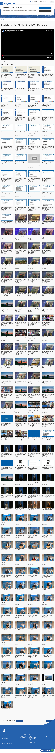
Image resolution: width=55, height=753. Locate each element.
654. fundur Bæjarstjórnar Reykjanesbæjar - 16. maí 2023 (48, 222)
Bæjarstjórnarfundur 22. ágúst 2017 (6, 669)
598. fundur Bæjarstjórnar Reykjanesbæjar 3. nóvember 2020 (34, 424)
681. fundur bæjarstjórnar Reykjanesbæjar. (6, 132)
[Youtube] (51, 736)
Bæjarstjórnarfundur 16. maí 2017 (47, 669)
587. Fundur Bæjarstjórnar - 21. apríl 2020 (20, 468)
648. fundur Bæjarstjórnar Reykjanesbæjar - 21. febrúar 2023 (20, 251)
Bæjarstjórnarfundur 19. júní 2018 (47, 589)
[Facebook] (42, 736)
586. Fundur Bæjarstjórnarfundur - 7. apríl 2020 (33, 468)
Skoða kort (32, 742)
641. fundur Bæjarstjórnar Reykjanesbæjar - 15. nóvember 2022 (47, 266)
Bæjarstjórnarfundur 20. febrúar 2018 (6, 629)
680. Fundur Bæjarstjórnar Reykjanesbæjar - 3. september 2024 (20, 133)
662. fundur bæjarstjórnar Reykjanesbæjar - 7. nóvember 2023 (48, 194)
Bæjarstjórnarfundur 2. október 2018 (33, 576)
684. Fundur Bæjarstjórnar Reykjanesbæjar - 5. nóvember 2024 (20, 118)
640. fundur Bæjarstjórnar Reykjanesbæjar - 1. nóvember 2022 (6, 280)
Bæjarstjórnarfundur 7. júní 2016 (20, 696)
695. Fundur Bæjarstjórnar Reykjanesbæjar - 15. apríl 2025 (34, 75)
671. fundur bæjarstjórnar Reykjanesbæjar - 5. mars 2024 (34, 165)
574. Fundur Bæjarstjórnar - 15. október (34, 509)
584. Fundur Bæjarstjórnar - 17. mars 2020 (7, 482)
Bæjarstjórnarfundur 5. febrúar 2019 (20, 549)
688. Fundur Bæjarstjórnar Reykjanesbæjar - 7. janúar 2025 (20, 104)
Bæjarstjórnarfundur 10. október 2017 (6, 656)
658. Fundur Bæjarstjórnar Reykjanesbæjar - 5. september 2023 (48, 208)
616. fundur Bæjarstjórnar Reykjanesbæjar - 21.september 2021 (6, 366)
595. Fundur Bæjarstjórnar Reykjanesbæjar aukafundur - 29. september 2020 (20, 439)
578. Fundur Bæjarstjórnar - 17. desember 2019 (34, 496)
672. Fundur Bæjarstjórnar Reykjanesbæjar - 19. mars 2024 (20, 162)
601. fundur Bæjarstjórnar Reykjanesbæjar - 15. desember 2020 (47, 410)
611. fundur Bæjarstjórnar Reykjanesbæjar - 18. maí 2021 (20, 381)
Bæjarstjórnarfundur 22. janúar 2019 (33, 549)
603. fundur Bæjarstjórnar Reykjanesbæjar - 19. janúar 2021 (20, 410)
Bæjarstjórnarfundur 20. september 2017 (33, 656)
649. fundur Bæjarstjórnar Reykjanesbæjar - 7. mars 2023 (6, 251)
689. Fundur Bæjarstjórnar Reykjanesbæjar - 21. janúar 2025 (7, 104)
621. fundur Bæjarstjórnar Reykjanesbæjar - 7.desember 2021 (47, 338)
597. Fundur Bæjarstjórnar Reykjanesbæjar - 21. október (48, 424)
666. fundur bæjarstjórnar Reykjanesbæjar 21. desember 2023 (48, 179)
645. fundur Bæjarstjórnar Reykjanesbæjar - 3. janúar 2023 (7, 266)
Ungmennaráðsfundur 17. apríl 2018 (47, 602)
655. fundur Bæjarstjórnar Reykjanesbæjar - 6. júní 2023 (34, 222)
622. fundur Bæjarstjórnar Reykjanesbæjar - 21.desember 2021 (34, 338)
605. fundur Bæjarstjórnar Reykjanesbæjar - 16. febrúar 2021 (48, 395)
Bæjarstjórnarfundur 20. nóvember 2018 (47, 562)
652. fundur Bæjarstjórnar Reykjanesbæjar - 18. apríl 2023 (20, 237)
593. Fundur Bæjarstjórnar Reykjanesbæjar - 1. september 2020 (48, 438)
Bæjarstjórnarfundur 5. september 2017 (47, 656)
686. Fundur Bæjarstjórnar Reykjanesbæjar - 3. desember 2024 (48, 104)
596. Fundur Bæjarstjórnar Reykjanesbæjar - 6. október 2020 (7, 438)
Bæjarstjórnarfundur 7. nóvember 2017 (33, 642)
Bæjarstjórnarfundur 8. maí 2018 (34, 602)
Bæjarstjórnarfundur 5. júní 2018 (7, 602)
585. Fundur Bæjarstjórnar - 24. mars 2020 (48, 468)
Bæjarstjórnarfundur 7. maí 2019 (48, 522)
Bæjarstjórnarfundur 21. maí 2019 (33, 522)
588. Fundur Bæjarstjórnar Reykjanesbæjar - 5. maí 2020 (7, 468)
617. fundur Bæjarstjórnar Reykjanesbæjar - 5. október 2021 (47, 352)
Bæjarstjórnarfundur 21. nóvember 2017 (20, 642)
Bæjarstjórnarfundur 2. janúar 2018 (47, 629)
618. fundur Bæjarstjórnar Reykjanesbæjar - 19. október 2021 (34, 352)
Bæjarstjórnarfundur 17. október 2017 (47, 642)
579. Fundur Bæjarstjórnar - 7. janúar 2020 (20, 496)
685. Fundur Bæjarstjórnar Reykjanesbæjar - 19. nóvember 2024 (7, 118)
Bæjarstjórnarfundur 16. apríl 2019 (6, 536)
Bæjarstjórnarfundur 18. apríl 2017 (20, 682)
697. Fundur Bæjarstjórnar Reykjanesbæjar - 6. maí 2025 (20, 75)
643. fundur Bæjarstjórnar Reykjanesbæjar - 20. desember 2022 (20, 266)
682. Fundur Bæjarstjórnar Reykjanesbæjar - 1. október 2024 (48, 118)
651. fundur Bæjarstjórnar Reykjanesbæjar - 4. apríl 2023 (34, 237)
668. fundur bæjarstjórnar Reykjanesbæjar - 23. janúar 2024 (20, 179)
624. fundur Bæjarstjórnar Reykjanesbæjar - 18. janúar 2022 (6, 338)
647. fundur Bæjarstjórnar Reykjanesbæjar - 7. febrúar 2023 (34, 251)
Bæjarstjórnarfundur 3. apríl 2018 (20, 616)
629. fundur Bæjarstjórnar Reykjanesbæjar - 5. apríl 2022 (48, 309)
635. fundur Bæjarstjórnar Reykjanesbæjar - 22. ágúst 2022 (20, 294)
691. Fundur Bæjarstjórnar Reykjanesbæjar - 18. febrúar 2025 (34, 89)
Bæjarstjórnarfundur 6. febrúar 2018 (20, 629)
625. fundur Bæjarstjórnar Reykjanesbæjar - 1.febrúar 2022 (48, 323)
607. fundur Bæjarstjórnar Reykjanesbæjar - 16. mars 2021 (20, 395)
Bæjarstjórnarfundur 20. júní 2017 (20, 669)
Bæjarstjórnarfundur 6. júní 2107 (34, 669)
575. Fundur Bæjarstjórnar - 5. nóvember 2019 (20, 509)
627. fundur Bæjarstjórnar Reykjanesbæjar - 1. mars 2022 (20, 323)
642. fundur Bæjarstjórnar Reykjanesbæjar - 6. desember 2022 (34, 266)
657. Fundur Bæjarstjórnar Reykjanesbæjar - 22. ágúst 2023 (6, 222)
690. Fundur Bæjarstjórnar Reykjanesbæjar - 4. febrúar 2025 (48, 89)
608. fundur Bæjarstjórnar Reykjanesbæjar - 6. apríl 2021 (6, 395)
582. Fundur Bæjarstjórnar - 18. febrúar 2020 (34, 482)
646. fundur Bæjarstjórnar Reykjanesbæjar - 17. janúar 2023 (48, 251)
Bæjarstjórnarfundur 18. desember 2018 (20, 562)
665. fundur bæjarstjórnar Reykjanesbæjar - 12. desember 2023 (6, 194)
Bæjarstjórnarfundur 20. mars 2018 (33, 616)
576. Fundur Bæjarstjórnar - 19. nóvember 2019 (6, 509)
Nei (21, 721)
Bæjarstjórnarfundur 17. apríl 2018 (6, 616)
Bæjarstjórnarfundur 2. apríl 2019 (20, 536)
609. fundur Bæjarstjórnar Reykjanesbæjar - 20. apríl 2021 (48, 381)
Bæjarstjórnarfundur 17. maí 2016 (33, 696)
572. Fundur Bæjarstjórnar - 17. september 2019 (48, 509)
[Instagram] (46, 736)
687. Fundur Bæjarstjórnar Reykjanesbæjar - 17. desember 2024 (34, 104)
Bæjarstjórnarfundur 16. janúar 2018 (33, 629)
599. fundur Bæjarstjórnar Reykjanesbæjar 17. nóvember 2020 (20, 424)
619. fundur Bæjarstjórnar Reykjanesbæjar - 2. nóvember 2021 (20, 352)
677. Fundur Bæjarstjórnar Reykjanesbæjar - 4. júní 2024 (6, 147)
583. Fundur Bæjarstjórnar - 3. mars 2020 (20, 482)
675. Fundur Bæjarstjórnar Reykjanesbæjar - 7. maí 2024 (34, 147)
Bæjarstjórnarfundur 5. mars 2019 (47, 536)
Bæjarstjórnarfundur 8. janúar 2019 (47, 549)
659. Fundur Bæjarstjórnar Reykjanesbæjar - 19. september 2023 (34, 208)
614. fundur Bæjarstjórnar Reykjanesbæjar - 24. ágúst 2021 (34, 366)
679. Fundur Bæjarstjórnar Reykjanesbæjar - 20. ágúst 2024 (34, 133)
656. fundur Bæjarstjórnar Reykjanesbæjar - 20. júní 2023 (20, 222)
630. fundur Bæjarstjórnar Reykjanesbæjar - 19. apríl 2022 (34, 309)
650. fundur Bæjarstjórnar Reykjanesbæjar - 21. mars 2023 (48, 237)
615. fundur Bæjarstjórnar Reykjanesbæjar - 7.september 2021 (20, 366)
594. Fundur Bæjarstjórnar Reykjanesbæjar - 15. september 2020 (34, 438)
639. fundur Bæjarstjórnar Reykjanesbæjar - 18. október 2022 (20, 280)
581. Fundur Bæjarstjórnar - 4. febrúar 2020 (48, 482)
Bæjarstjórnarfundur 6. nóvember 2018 (6, 576)
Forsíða (2, 19)
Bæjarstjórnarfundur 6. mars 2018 (47, 616)
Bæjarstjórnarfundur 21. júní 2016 (6, 696)
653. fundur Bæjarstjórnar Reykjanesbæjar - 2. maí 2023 (6, 237)
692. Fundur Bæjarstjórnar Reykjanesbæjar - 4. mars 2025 (20, 89)
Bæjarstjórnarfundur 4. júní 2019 (20, 522)
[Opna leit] (48, 1)
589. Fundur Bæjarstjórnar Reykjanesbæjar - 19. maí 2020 (48, 454)
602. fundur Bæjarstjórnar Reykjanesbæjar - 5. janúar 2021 (34, 410)
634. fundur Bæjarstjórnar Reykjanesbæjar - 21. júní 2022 (34, 294)
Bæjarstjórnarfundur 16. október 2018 (20, 576)
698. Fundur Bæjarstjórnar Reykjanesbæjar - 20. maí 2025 (7, 75)
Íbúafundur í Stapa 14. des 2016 (48, 682)
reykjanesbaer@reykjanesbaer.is (9, 741)
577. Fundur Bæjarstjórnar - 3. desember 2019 (48, 496)
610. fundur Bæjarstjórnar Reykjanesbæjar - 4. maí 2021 (34, 381)
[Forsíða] (7, 4)
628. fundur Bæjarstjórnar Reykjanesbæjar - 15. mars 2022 (7, 323)
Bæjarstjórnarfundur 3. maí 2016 (48, 696)
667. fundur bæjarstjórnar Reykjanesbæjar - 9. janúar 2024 (34, 179)
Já (17, 721)
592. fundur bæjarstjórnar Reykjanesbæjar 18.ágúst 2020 (6, 454)
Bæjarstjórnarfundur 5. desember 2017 (33, 682)
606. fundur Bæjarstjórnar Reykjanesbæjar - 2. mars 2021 (34, 395)
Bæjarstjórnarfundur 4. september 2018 (6, 589)
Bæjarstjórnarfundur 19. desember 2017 (6, 642)
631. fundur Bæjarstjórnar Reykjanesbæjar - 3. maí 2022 (20, 309)
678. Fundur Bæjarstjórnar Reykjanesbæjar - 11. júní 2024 (48, 133)
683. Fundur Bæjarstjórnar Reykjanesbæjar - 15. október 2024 (34, 118)
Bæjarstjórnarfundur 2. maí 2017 (7, 682)
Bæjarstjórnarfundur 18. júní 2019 (6, 522)
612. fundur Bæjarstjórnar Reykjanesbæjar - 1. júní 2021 (6, 381)
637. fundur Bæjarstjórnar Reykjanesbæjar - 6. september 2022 (47, 280)
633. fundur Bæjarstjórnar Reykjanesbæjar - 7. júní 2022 (48, 294)
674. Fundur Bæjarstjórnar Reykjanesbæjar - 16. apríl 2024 (48, 147)
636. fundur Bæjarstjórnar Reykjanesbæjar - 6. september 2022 (6, 294)
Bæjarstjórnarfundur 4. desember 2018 (33, 562)
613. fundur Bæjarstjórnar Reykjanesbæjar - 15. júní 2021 (47, 366)
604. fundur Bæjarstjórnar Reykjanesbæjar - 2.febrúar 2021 (6, 410)
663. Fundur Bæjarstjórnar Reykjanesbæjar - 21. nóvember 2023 (34, 194)
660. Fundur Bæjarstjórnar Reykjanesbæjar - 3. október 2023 (20, 208)
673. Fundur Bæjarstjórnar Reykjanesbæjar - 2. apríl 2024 (7, 162)
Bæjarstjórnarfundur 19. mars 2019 (33, 536)
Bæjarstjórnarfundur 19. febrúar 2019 (6, 549)
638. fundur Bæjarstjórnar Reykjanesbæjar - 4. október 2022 (34, 280)
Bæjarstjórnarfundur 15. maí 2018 (20, 602)
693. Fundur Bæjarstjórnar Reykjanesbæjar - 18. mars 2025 (7, 89)
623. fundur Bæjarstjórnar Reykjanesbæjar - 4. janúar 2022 (20, 338)
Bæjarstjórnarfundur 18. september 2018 (47, 576)
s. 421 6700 (4, 740)
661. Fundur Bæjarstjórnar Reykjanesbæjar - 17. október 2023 (6, 208)
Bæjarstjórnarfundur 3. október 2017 (20, 656)
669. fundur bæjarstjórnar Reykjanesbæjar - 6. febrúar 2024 (6, 179)
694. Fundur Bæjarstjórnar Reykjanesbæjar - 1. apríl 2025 (48, 75)
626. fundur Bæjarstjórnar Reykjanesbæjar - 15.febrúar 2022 (34, 323)
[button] (47, 750)
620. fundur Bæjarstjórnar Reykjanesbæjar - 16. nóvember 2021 (6, 352)
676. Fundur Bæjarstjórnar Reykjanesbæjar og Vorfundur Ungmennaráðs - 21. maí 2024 (20, 148)
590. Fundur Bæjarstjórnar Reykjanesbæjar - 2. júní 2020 (34, 454)
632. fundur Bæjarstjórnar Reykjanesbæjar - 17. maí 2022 (6, 309)
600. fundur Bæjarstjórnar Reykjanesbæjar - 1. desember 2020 (7, 424)
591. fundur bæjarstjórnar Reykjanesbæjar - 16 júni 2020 (20, 454)
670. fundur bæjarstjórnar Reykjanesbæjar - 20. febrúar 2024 (48, 162)
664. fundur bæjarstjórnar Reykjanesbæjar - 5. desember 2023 (20, 194)
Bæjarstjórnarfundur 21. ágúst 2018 (20, 589)
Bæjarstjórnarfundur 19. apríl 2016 (6, 709)
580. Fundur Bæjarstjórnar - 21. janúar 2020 (7, 496)
